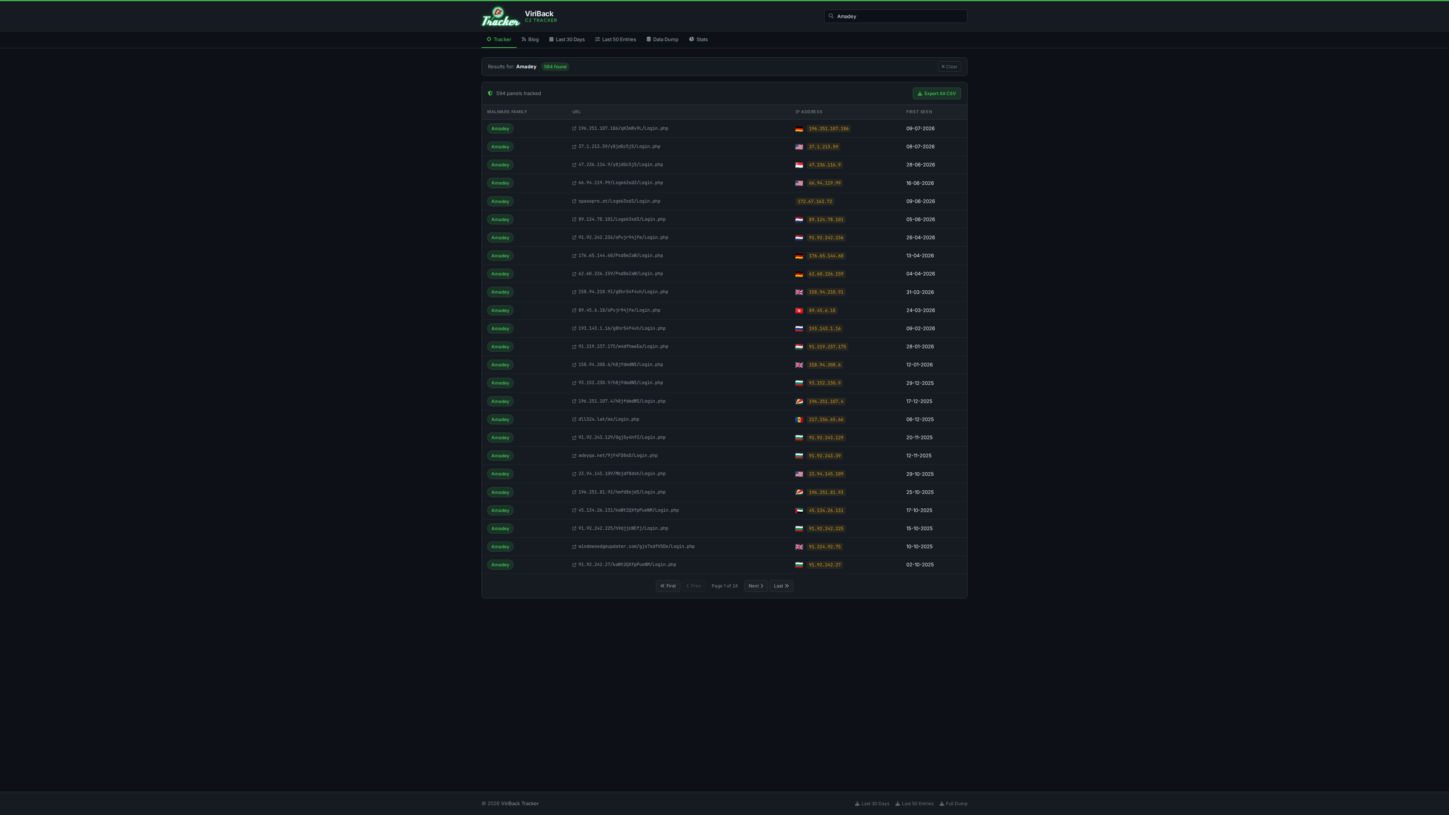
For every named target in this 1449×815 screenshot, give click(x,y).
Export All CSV (940, 93)
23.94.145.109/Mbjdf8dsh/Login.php (622, 474)
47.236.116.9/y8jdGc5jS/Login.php (620, 164)
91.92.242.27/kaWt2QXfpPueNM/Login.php (627, 564)
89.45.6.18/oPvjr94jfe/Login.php (619, 310)
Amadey (500, 128)
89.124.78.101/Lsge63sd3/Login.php (622, 219)
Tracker (502, 39)
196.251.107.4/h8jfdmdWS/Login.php (622, 401)
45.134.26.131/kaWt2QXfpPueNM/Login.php (628, 510)
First (671, 586)
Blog (533, 39)
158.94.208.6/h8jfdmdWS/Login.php (620, 364)
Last (778, 586)
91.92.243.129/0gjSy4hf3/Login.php (622, 437)
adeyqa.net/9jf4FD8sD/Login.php (618, 455)
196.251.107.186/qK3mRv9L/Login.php (623, 128)
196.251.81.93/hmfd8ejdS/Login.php (622, 492)
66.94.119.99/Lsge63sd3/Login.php (620, 183)
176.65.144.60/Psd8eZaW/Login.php (620, 255)
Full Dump (957, 803)
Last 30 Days (570, 39)
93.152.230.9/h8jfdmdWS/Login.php (620, 383)
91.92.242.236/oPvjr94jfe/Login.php (623, 237)
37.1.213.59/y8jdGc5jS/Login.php (619, 146)
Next (754, 586)
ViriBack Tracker (520, 803)
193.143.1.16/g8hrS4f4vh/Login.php (622, 328)
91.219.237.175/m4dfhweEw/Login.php (623, 346)
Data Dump (665, 39)
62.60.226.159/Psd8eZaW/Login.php (620, 274)
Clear (951, 66)
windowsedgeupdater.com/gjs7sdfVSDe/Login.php (636, 546)
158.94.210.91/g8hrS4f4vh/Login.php (623, 292)
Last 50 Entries (619, 39)
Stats (702, 39)
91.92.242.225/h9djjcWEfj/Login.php (623, 528)
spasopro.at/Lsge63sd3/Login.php (619, 201)
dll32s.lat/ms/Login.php (608, 419)
